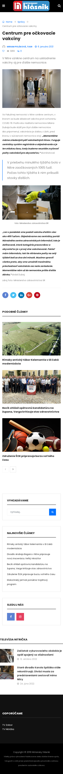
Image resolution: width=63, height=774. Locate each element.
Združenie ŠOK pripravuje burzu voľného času (31, 574)
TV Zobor (7, 724)
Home (8, 21)
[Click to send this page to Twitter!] (13, 295)
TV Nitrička (8, 729)
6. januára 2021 (45, 46)
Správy (21, 21)
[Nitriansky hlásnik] (31, 6)
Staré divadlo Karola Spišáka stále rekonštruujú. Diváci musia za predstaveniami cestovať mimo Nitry (39, 673)
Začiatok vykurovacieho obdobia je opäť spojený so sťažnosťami (39, 653)
